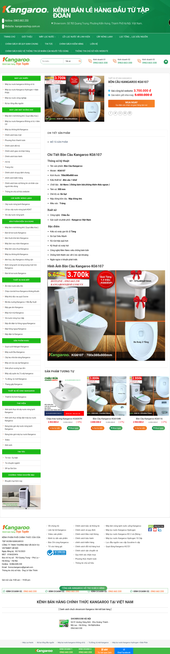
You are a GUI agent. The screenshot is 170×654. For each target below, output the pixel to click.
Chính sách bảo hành (13, 156)
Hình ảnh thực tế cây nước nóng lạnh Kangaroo (20, 410)
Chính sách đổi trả (12, 146)
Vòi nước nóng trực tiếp (14, 318)
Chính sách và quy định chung (21, 44)
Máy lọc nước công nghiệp (15, 98)
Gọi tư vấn (55, 428)
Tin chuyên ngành (12, 463)
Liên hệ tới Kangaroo (57, 530)
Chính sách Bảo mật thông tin (87, 534)
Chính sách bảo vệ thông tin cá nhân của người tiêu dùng (37, 51)
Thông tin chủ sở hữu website (91, 51)
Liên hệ (94, 44)
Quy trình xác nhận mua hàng (85, 555)
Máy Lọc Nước (46, 36)
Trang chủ (9, 36)
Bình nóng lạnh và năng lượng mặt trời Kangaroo (21, 266)
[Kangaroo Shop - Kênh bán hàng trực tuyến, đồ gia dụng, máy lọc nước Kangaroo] (19, 61)
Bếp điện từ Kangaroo (14, 334)
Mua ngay (74, 428)
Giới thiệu (27, 36)
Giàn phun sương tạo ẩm (15, 368)
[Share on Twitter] (115, 113)
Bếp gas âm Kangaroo (14, 307)
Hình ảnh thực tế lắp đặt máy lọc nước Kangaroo (20, 419)
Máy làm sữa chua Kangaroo (17, 249)
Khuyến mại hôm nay (13, 481)
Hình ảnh (8, 445)
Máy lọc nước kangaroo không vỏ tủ (19, 84)
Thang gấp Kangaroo (13, 384)
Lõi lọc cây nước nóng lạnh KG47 (18, 209)
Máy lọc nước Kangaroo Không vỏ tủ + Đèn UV (22, 122)
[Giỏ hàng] (166, 62)
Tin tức (49, 44)
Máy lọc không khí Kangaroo (16, 129)
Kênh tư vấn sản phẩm (58, 538)
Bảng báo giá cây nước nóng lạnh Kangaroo (18, 427)
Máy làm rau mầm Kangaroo (17, 243)
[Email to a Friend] (120, 113)
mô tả (7, 162)
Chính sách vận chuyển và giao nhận (86, 550)
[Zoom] (48, 118)
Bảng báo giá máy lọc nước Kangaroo (20, 434)
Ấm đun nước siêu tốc (14, 286)
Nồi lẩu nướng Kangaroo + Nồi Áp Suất (21, 302)
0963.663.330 (100, 62)
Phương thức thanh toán (15, 140)
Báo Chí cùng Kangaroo (58, 542)
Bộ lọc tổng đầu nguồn (14, 103)
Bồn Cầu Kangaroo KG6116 (149, 418)
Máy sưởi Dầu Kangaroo (15, 352)
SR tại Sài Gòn (11, 468)
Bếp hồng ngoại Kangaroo (15, 329)
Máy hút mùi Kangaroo (14, 313)
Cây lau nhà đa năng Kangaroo (17, 357)
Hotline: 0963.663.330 (17, 20)
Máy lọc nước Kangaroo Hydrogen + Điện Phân (21, 91)
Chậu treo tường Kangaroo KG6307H (64, 418)
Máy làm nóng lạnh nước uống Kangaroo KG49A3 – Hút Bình (123, 526)
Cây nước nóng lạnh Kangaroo (17, 204)
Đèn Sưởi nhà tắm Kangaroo (16, 238)
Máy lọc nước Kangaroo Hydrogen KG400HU (121, 530)
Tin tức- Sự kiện (11, 458)
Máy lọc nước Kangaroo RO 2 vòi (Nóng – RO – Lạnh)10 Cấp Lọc (124, 534)
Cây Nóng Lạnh (105, 36)
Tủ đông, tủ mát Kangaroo (16, 379)
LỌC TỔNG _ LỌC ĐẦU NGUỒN (133, 36)
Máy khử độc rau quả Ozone (16, 297)
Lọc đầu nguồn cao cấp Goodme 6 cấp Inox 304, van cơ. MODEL (123, 542)
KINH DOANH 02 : (21, 591)
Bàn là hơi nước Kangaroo (15, 233)
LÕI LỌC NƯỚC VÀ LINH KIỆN (76, 36)
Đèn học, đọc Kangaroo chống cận (19, 260)
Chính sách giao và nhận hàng (17, 151)
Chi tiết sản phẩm (58, 133)
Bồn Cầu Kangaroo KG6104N (107, 418)
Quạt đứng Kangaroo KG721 (118, 546)
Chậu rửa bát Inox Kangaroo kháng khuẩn (22, 291)
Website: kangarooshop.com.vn (22, 26)
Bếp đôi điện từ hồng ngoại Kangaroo (20, 323)
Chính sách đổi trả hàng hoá (87, 546)
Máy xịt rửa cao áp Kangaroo (17, 363)
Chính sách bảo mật (13, 135)
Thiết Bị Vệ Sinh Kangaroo (15, 397)
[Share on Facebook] (110, 113)
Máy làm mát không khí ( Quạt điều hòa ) (21, 116)
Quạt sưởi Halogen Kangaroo (17, 347)
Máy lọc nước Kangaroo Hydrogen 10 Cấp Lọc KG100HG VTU (124, 538)
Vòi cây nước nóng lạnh (14, 215)
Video (7, 440)
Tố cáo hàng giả (55, 546)
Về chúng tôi (53, 526)
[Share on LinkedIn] (130, 113)
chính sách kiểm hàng (71, 44)
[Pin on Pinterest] (125, 113)
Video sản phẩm (55, 534)
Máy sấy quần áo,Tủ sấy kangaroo (19, 373)
